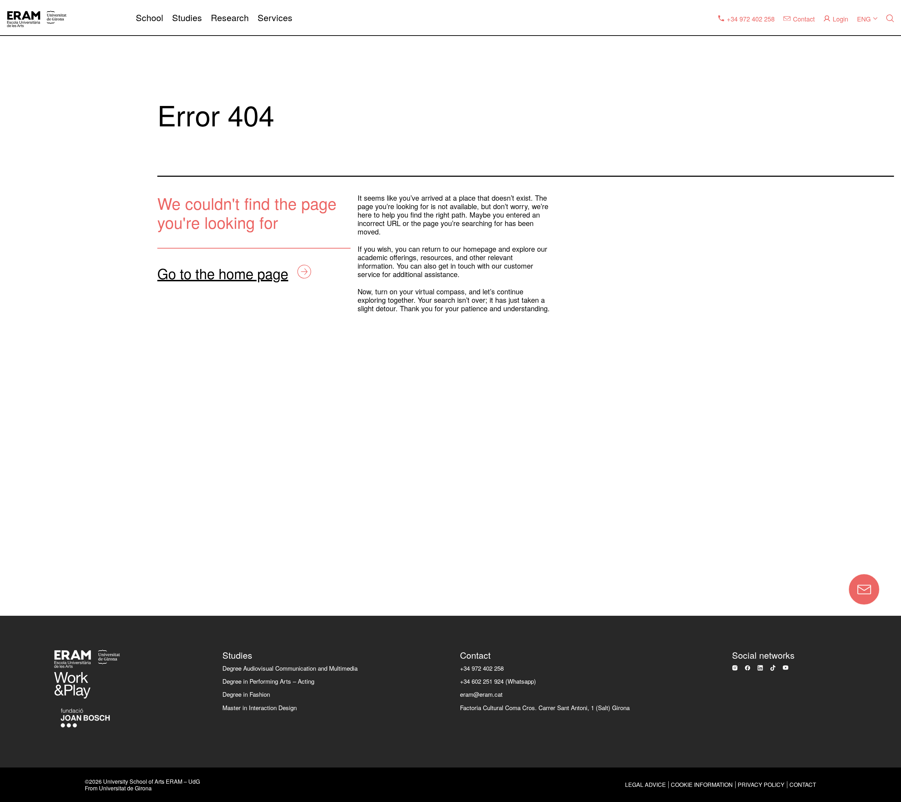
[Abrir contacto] (864, 589)
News (19, 354)
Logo (18, 491)
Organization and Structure (55, 270)
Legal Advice (645, 785)
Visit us (22, 519)
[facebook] (747, 668)
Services (275, 17)
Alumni (21, 436)
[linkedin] (760, 668)
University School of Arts (52, 243)
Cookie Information (702, 785)
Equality (23, 326)
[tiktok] (773, 668)
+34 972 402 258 (482, 668)
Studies (187, 17)
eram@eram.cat (481, 694)
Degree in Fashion (246, 694)
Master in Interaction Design (259, 707)
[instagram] (735, 668)
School (149, 17)
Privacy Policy (761, 785)
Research (230, 17)
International (30, 381)
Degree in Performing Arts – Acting (268, 681)
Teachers (25, 408)
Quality (21, 298)
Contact (89, 553)
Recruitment (30, 464)
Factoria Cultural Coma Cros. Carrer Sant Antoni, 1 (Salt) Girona (545, 707)
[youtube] (785, 667)
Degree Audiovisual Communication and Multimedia (290, 668)
